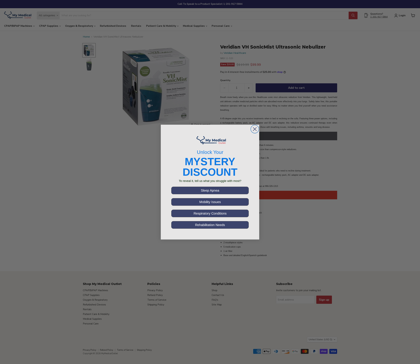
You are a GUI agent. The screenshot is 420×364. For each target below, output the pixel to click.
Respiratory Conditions (210, 213)
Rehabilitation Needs (210, 225)
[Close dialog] (255, 129)
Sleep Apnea (210, 190)
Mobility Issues (210, 202)
